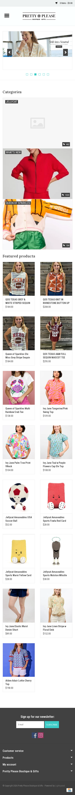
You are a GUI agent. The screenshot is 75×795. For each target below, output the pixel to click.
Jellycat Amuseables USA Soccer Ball (18, 519)
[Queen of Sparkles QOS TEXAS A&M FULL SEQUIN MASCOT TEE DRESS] (56, 333)
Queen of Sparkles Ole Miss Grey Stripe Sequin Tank (17, 356)
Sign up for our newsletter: (37, 717)
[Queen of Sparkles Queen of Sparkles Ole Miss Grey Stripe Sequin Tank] (19, 333)
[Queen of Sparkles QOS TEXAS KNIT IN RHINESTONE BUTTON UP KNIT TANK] (56, 279)
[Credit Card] (68, 790)
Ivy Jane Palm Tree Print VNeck (17, 464)
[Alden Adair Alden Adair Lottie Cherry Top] (19, 660)
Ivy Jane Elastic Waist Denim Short (16, 628)
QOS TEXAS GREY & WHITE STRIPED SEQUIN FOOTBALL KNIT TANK (17, 301)
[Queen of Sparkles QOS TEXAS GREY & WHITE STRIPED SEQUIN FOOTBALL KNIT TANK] (19, 279)
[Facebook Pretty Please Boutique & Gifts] (34, 735)
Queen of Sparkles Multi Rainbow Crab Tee (17, 410)
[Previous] (9, 52)
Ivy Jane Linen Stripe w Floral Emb (54, 628)
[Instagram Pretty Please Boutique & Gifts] (40, 735)
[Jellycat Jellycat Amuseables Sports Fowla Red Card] (56, 496)
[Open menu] (7, 15)
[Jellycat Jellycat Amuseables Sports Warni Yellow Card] (19, 551)
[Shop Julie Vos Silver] (37, 44)
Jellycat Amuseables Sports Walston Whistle (55, 573)
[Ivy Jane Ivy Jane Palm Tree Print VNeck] (19, 442)
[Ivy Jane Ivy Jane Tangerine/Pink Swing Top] (56, 388)
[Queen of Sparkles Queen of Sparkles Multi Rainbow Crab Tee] (19, 388)
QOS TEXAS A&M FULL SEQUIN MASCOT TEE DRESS (54, 356)
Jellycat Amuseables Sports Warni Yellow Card (18, 573)
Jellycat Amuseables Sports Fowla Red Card (54, 519)
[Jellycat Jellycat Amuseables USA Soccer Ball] (19, 496)
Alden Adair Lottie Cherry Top (18, 682)
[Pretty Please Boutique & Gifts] (44, 15)
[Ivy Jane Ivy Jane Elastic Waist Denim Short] (19, 605)
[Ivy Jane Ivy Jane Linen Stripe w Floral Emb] (56, 605)
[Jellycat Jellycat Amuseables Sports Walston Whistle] (56, 551)
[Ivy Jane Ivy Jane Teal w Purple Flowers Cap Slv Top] (56, 442)
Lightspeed (60, 786)
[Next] (65, 52)
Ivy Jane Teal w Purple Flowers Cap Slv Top (54, 464)
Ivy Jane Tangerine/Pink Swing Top (55, 410)
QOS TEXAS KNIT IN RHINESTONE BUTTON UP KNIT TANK (56, 301)
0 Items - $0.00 (65, 3)
